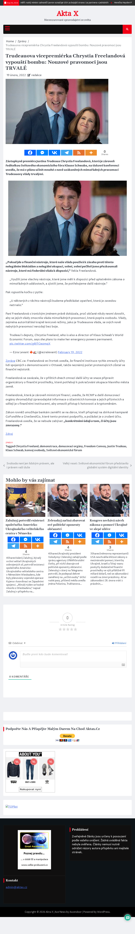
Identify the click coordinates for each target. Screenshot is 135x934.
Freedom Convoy (95, 446)
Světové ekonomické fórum (64, 450)
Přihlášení (120, 643)
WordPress (103, 912)
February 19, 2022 (70, 352)
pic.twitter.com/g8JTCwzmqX (30, 344)
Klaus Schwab (14, 450)
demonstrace (48, 446)
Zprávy (9, 442)
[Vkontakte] (54, 153)
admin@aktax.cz (16, 887)
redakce (36, 75)
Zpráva (10, 361)
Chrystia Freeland (27, 446)
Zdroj (9, 434)
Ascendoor (75, 912)
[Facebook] (30, 153)
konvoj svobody (35, 450)
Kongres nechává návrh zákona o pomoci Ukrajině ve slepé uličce (108, 525)
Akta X (67, 13)
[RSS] (79, 153)
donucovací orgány (70, 446)
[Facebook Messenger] (42, 153)
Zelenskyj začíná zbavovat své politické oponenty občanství (66, 525)
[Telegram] (66, 153)
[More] (91, 153)
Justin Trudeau (116, 446)
